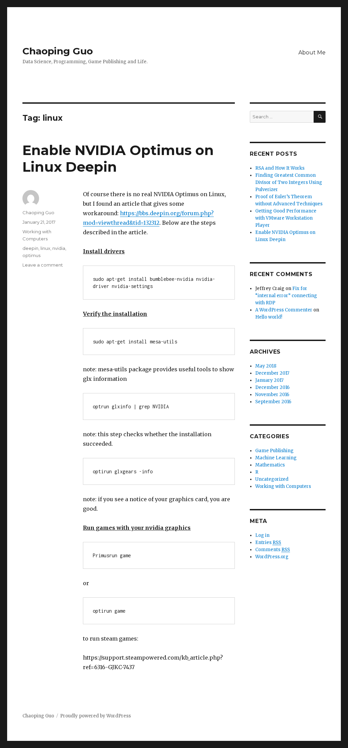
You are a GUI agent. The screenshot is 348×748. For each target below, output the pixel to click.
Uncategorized (272, 479)
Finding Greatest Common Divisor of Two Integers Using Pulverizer (288, 182)
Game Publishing (274, 451)
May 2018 (265, 366)
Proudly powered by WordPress (95, 716)
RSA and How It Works (279, 168)
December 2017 (272, 373)
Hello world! (268, 317)
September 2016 (273, 402)
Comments (272, 549)
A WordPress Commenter (283, 310)
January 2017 (269, 380)
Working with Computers (283, 486)
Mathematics (270, 465)
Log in (262, 535)
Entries (268, 542)
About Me (312, 52)
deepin (30, 248)
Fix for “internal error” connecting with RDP (286, 296)
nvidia (58, 248)
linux (45, 248)
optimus (31, 255)
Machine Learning (276, 458)
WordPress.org (272, 557)
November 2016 (272, 394)
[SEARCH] (320, 117)
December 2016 (272, 387)
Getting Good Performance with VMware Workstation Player (285, 218)
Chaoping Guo (57, 51)
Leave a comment (42, 265)
